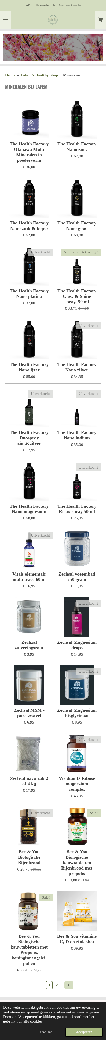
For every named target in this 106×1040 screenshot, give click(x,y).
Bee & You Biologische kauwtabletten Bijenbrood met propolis (76, 862)
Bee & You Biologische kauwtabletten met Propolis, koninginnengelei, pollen (29, 950)
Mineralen (71, 75)
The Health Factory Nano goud (76, 225)
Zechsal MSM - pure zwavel (29, 713)
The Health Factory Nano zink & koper (29, 225)
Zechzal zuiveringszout (29, 645)
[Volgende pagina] (68, 985)
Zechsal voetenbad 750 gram (76, 576)
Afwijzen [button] (45, 1032)
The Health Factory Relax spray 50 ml (76, 508)
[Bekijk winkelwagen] (100, 20)
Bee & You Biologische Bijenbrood (29, 857)
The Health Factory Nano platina (29, 293)
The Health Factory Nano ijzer (29, 367)
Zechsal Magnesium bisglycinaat (77, 713)
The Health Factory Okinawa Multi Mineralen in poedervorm (29, 152)
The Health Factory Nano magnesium (29, 508)
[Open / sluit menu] (5, 20)
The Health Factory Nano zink (76, 146)
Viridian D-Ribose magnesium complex (77, 784)
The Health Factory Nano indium (76, 435)
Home (10, 75)
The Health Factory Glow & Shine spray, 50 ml (76, 296)
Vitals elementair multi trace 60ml (29, 576)
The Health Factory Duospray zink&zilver (29, 438)
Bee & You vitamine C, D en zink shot (77, 939)
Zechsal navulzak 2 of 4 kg (29, 781)
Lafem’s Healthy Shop (39, 75)
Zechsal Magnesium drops (77, 645)
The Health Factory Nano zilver (76, 367)
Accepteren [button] (84, 1032)
